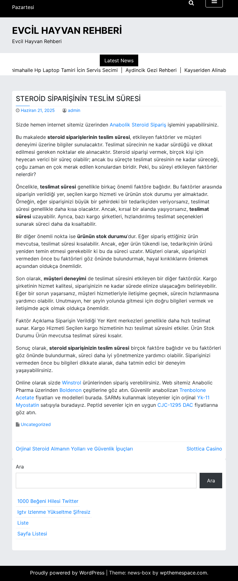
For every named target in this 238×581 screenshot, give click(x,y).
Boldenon (71, 390)
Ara (20, 466)
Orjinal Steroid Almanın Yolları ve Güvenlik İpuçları (74, 449)
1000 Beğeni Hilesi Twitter (47, 501)
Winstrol (71, 382)
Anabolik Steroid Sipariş (138, 125)
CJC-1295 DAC (175, 405)
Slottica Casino (204, 449)
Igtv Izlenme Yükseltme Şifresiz (53, 512)
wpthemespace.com (183, 573)
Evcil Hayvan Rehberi (67, 30)
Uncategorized (36, 424)
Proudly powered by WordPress (68, 573)
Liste (23, 523)
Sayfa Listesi (32, 533)
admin (74, 110)
